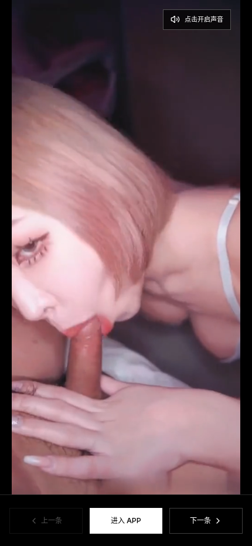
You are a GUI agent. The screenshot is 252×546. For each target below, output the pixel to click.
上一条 (51, 520)
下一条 (200, 520)
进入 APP (126, 520)
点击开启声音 (204, 19)
